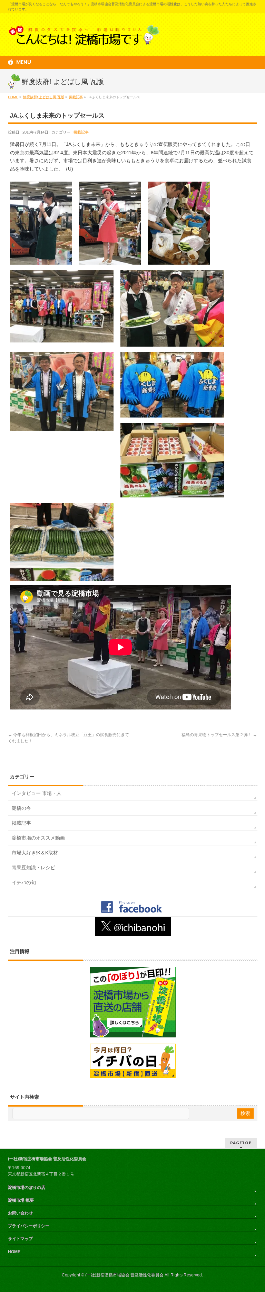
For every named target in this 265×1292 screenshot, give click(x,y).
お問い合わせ (20, 1213)
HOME (14, 1251)
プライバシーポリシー (28, 1226)
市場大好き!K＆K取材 (35, 852)
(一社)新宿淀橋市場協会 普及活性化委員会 (124, 1275)
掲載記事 (81, 132)
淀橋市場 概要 (21, 1200)
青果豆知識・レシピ (33, 867)
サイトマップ (20, 1238)
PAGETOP (241, 1142)
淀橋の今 (21, 808)
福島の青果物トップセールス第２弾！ (219, 734)
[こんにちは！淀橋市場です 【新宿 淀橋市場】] (84, 37)
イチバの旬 (24, 882)
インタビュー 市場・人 (36, 793)
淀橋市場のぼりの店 (26, 1187)
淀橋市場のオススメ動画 (38, 838)
